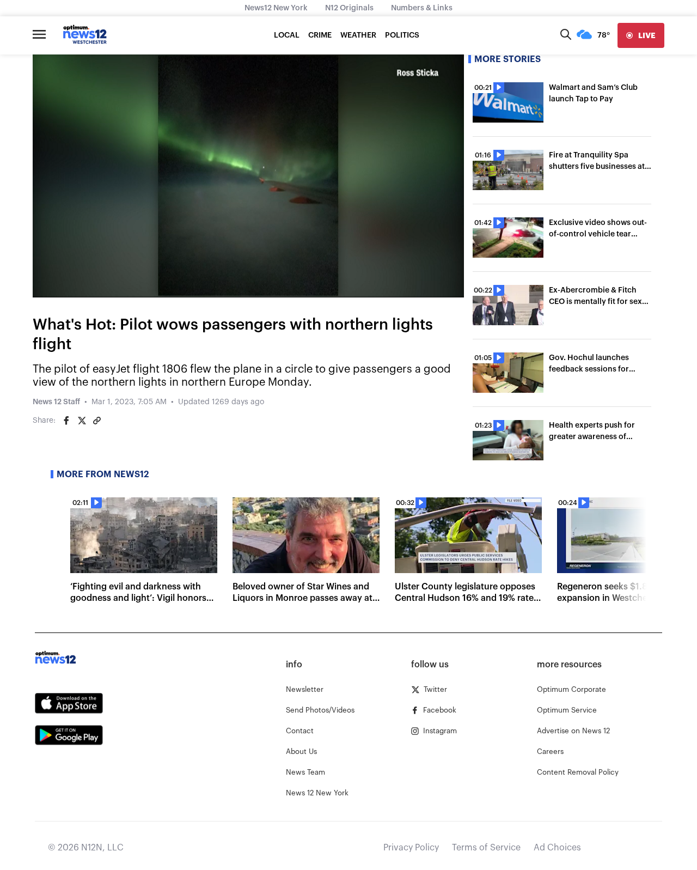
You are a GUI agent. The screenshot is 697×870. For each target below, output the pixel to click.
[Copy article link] (97, 420)
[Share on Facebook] (66, 420)
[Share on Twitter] (81, 420)
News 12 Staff (56, 402)
